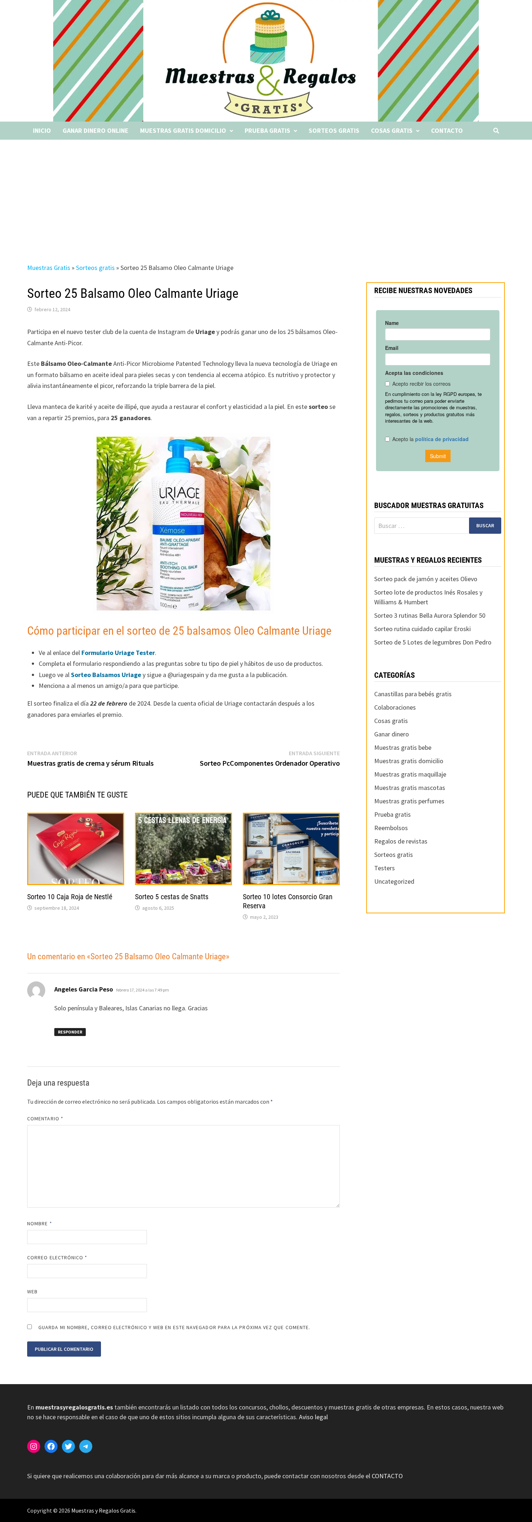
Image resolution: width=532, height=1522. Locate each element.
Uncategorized (394, 881)
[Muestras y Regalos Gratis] (266, 60)
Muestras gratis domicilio (183, 130)
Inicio (42, 130)
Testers (384, 868)
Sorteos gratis (334, 130)
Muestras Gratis (48, 267)
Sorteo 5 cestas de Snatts (171, 896)
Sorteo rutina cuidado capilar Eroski (422, 629)
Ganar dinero (391, 734)
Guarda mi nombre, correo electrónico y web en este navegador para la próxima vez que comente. (174, 1327)
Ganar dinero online (95, 130)
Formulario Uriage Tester (117, 652)
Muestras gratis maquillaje (410, 774)
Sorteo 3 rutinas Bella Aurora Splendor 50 (429, 615)
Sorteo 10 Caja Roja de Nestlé (69, 896)
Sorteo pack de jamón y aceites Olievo (425, 579)
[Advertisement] (266, 194)
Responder (70, 1032)
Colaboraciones (395, 707)
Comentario (45, 1118)
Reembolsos (391, 828)
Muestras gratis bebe (402, 747)
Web (32, 1291)
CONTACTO (387, 1476)
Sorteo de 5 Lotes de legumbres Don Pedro (432, 642)
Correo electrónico (57, 1257)
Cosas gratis (392, 130)
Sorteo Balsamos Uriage (105, 675)
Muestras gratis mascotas (409, 787)
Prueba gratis (267, 130)
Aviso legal (313, 1417)
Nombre (39, 1223)
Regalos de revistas (400, 841)
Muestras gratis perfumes (409, 801)
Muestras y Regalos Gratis (103, 1510)
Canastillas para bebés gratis (413, 694)
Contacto (447, 130)
